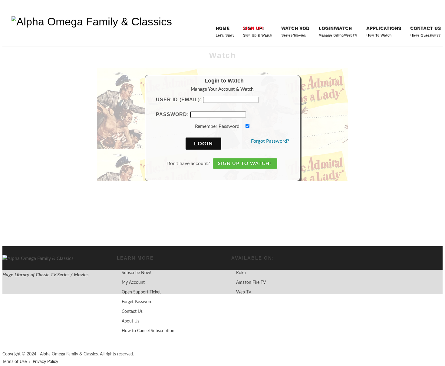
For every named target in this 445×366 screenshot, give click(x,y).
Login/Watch (43, 9)
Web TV (243, 292)
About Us (130, 321)
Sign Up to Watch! (244, 163)
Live (68, 9)
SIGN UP (13, 9)
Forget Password (137, 302)
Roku (241, 273)
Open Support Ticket (141, 292)
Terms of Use (14, 362)
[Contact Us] (436, 9)
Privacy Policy (45, 362)
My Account (133, 282)
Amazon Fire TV (251, 282)
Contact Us (132, 311)
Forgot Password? (270, 141)
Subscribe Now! (136, 273)
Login (203, 144)
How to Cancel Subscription (148, 331)
